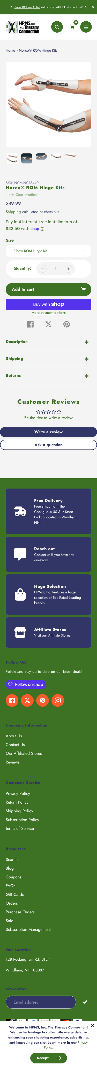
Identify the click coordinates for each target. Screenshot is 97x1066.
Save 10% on (23, 7)
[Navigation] (86, 27)
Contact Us (15, 745)
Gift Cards (15, 894)
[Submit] (85, 1002)
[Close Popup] (92, 1025)
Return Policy (17, 802)
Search (12, 859)
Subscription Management (28, 929)
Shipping (13, 212)
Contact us (42, 554)
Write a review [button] (48, 432)
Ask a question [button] (48, 445)
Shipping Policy (19, 811)
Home (10, 50)
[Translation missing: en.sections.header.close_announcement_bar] (93, 7)
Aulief (36, 7)
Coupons (13, 877)
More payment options (49, 312)
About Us (14, 736)
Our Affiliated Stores (24, 753)
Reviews (12, 762)
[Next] (85, 7)
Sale (9, 921)
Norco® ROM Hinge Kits (38, 50)
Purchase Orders (20, 912)
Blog (10, 868)
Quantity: (22, 268)
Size (10, 240)
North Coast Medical (22, 194)
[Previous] (11, 7)
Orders (12, 903)
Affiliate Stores (59, 635)
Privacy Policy (18, 793)
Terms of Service (20, 828)
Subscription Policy (22, 820)
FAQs (10, 886)
